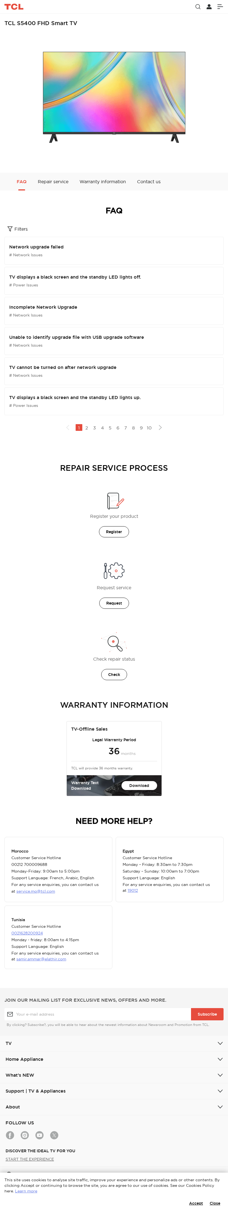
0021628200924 (27, 933)
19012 (133, 890)
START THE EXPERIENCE (30, 1159)
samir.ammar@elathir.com (41, 959)
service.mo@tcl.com (35, 891)
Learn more (26, 1191)
